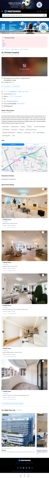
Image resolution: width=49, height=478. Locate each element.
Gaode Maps (36, 144)
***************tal (12, 96)
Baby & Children (5, 126)
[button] (21, 475)
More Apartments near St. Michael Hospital (12, 403)
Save (24, 476)
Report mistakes (21, 103)
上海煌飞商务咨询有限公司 (20, 471)
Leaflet (39, 171)
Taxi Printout (6, 86)
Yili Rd (12, 82)
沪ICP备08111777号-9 (28, 471)
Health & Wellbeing (14, 49)
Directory (7, 49)
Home (3, 49)
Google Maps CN (44, 171)
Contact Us (22, 463)
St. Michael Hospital (24, 49)
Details (14, 94)
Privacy (31, 463)
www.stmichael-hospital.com (11, 101)
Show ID (20, 96)
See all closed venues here (4, 43)
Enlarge (44, 148)
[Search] (44, 15)
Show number (25, 91)
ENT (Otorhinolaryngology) (39, 126)
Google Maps (13, 144)
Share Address (16, 86)
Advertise (27, 463)
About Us (17, 463)
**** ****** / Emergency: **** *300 (12, 91)
